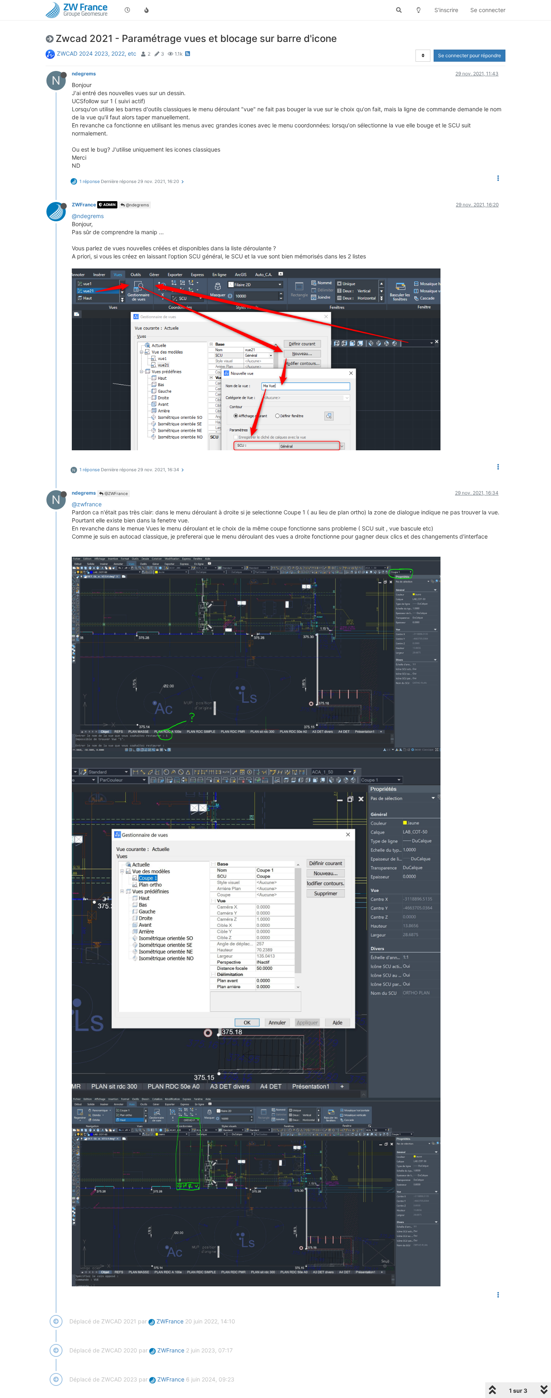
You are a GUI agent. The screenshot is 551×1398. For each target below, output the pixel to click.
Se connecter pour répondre (469, 55)
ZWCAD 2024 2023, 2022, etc (96, 53)
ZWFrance (84, 205)
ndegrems (84, 74)
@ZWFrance (115, 493)
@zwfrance (87, 504)
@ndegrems (137, 204)
